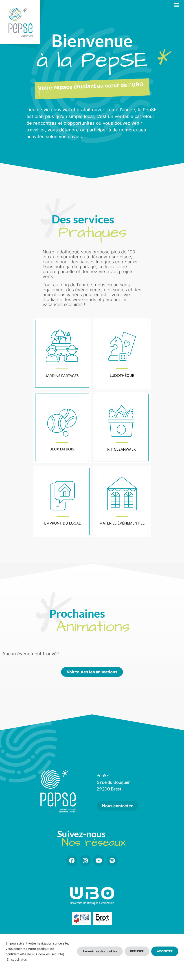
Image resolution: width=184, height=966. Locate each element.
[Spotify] (112, 860)
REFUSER (137, 951)
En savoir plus (17, 959)
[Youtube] (98, 860)
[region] (92, 950)
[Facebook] (71, 860)
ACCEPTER (165, 951)
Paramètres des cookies (100, 951)
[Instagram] (85, 860)
